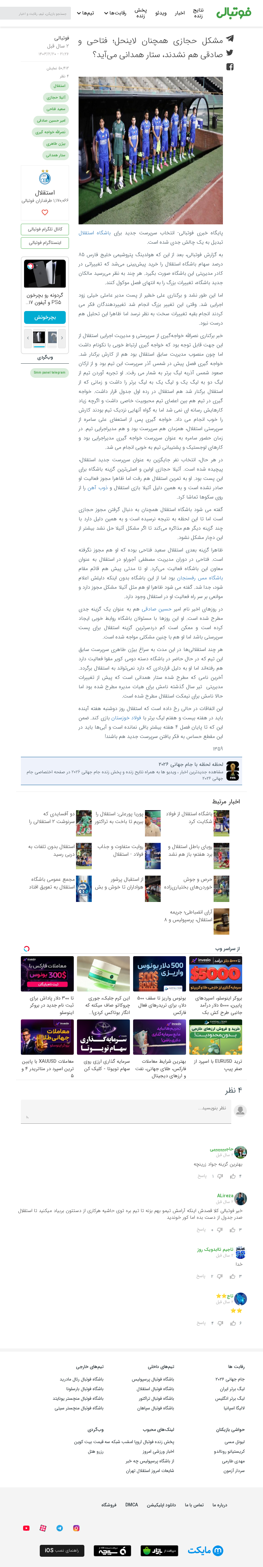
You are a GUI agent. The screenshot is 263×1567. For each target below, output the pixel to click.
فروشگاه (108, 1505)
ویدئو (161, 13)
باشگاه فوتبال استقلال (155, 1388)
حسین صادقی (157, 609)
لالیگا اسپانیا (234, 1408)
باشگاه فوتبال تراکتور (156, 1398)
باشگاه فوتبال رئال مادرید (82, 1379)
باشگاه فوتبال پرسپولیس (153, 1379)
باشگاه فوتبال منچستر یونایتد (78, 1398)
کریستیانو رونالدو (229, 1451)
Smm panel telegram (49, 372)
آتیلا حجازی (56, 97)
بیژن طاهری (55, 144)
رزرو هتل (96, 1451)
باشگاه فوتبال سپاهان (155, 1408)
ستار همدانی (55, 155)
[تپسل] (30, 266)
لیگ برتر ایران (232, 1388)
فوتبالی (61, 38)
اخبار (180, 13)
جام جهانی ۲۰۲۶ (230, 1379)
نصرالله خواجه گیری (50, 132)
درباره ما (220, 1505)
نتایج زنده (198, 14)
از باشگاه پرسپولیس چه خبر (150, 1461)
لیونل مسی (235, 1441)
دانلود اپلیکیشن (161, 1505)
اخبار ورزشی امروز (158, 1451)
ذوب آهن (97, 488)
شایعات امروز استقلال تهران (150, 1470)
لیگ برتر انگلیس (230, 1398)
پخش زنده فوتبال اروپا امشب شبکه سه (139, 1441)
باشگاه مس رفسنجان (200, 578)
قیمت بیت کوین (89, 1441)
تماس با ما (194, 1505)
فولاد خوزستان (126, 718)
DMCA (131, 1505)
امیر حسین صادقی (51, 120)
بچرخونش (45, 317)
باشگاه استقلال (95, 233)
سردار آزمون (234, 1470)
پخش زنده (141, 14)
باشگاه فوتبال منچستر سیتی (79, 1408)
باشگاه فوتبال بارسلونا (85, 1388)
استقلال (59, 86)
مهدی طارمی (233, 1461)
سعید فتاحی (56, 109)
